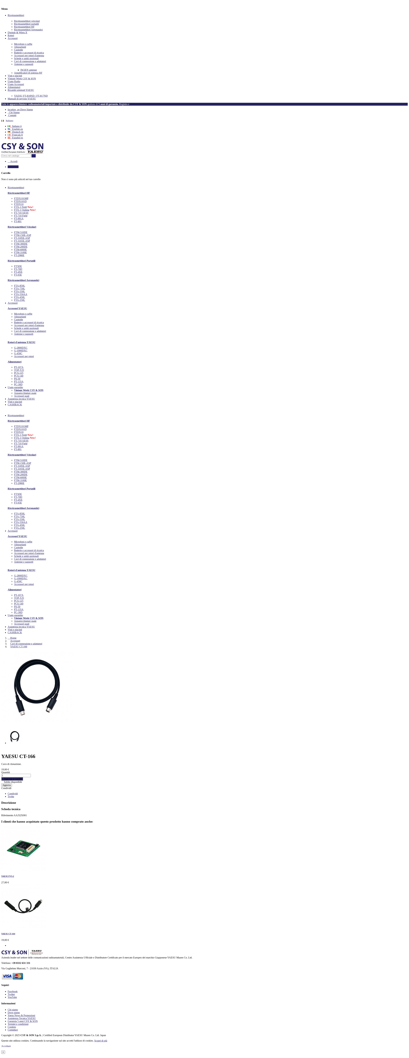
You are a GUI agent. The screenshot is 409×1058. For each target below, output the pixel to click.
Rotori (11, 35)
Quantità (5, 772)
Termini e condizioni (18, 1024)
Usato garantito (15, 615)
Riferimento (7, 815)
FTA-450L (19, 297)
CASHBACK (15, 632)
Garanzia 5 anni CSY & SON (23, 1021)
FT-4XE (18, 272)
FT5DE (18, 266)
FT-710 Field (20, 215)
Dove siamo (14, 1012)
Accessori (13, 38)
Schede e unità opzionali (26, 58)
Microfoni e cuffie (23, 44)
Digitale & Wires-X (17, 32)
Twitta (11, 796)
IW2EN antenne (28, 70)
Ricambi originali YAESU (21, 90)
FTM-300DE (20, 243)
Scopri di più (100, 1040)
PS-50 (17, 378)
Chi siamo (13, 1009)
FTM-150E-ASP (22, 235)
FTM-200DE (20, 246)
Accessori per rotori (24, 356)
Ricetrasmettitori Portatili (21, 260)
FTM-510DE (20, 232)
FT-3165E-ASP (22, 241)
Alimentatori (14, 87)
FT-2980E (19, 255)
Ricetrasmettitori (16, 15)
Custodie (18, 49)
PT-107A (18, 367)
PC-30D (18, 384)
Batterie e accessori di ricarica (29, 52)
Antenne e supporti (23, 64)
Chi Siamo (14, 112)
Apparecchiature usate (25, 393)
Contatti (12, 115)
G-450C (18, 353)
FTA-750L (19, 288)
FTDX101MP (21, 198)
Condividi (6, 788)
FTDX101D (20, 201)
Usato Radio (14, 81)
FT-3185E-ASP (22, 238)
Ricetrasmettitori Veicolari (22, 227)
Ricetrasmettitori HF (24, 26)
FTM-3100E (20, 252)
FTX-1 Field (20, 207)
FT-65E (18, 274)
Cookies (12, 1027)
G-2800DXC (20, 347)
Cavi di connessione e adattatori (30, 61)
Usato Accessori (16, 84)
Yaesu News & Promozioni (21, 1015)
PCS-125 (18, 373)
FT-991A (18, 218)
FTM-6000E (20, 249)
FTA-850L (19, 285)
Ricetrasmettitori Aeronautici (28, 29)
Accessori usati (21, 396)
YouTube (12, 997)
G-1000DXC (20, 350)
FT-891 (18, 221)
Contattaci (13, 1029)
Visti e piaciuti (15, 75)
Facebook (13, 991)
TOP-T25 (19, 370)
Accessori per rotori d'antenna (29, 55)
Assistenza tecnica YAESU (21, 626)
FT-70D (18, 269)
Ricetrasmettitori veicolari (27, 21)
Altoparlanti (20, 47)
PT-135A (18, 381)
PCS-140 (18, 375)
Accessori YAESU (17, 308)
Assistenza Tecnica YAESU (22, 1018)
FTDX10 (18, 204)
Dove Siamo (20, 109)
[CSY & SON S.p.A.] (22, 152)
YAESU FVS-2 (7, 876)
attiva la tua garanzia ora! (144, 104)
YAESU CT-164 (8, 934)
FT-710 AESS (21, 212)
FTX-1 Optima (21, 210)
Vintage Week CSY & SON (22, 78)
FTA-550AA (20, 294)
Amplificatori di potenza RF (28, 72)
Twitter (11, 994)
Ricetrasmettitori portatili (26, 24)
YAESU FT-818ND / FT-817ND (31, 95)
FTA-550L (19, 291)
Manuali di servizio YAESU (22, 98)
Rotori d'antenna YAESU (21, 342)
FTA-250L (19, 300)
